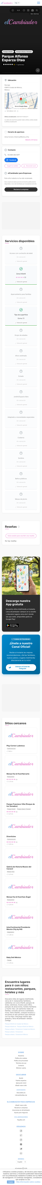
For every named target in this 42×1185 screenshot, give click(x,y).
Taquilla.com (21, 1120)
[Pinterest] (21, 1144)
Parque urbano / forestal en (14, 1032)
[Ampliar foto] (36, 10)
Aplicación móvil (21, 1083)
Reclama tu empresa (21, 189)
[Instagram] (21, 1140)
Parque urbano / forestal (24, 51)
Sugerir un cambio (12, 166)
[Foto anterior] (12, 10)
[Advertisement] (21, 212)
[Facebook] (21, 1131)
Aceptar (10, 1182)
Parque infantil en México (25, 1026)
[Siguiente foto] (24, 10)
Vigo (16, 2)
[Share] (38, 70)
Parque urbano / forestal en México (16, 1034)
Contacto (21, 1065)
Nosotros (21, 1056)
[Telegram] (21, 1149)
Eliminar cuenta (21, 1068)
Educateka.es (21, 1092)
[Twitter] (21, 1135)
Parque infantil (8, 51)
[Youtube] (21, 1153)
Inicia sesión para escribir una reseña (21, 536)
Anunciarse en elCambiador (21, 1110)
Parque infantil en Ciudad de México (16, 1024)
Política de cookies (21, 1058)
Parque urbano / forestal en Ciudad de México (20, 1029)
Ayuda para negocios (21, 1112)
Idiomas (21, 1159)
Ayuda (21, 1078)
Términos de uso (21, 1063)
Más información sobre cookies (28, 1182)
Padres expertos (21, 1080)
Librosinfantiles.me (21, 1095)
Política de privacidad (21, 1060)
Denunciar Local (31, 166)
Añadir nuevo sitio (21, 1085)
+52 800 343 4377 (13, 155)
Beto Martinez (35, 14)
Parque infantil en (10, 1026)
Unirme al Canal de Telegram (22, 668)
